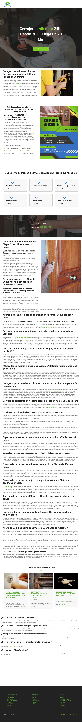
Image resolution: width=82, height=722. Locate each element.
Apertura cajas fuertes (12, 696)
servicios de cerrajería (24, 337)
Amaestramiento (10, 697)
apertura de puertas (58, 391)
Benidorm (35, 694)
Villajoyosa (62, 705)
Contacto (9, 705)
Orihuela (62, 697)
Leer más (23, 606)
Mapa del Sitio (10, 703)
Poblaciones (53, 4)
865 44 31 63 (45, 227)
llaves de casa (64, 601)
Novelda (62, 696)
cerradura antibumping (52, 407)
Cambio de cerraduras (12, 700)
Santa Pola (62, 702)
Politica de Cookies (74, 714)
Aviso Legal (56, 714)
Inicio (34, 4)
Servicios (40, 4)
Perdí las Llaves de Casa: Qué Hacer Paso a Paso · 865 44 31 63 (65, 594)
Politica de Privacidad (64, 714)
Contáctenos (74, 4)
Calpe (4, 311)
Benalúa (72, 629)
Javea (61, 693)
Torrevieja (55, 423)
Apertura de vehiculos (12, 694)
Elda (34, 703)
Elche (34, 702)
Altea (34, 693)
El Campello (50, 653)
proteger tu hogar (15, 83)
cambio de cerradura (9, 486)
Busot (34, 696)
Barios (46, 4)
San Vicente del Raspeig (58, 653)
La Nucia (62, 694)
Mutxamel (67, 653)
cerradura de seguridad (13, 646)
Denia (34, 699)
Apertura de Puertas (11, 693)
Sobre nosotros (65, 4)
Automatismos (10, 699)
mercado (19, 137)
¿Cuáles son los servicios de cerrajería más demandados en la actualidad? (16, 594)
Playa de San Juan (43, 653)
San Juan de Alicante (48, 327)
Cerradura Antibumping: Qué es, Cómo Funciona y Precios (39, 594)
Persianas (9, 702)
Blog (59, 4)
